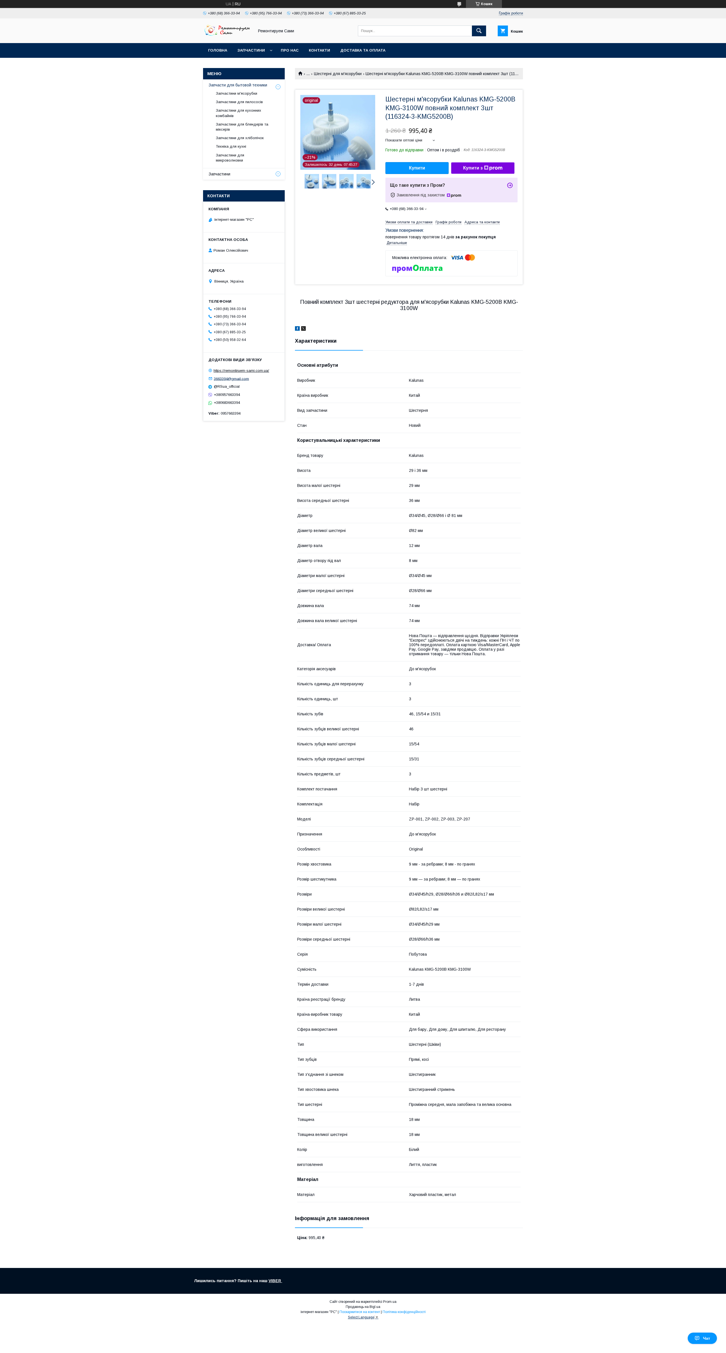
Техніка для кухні (231, 146)
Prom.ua (389, 1302)
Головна (217, 50)
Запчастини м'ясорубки (236, 93)
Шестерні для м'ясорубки (338, 73)
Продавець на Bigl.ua (363, 1307)
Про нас (290, 50)
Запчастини (251, 50)
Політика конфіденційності (404, 1312)
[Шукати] (479, 31)
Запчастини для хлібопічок (240, 138)
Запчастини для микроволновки (230, 157)
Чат (706, 1338)
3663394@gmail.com (231, 378)
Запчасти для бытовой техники (238, 85)
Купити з (473, 168)
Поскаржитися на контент (359, 1312)
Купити (417, 168)
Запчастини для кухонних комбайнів (238, 113)
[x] (303, 329)
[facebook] (297, 329)
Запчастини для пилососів (239, 102)
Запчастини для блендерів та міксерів (242, 127)
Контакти (319, 50)
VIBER (275, 1280)
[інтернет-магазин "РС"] (227, 35)
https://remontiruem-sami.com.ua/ (241, 370)
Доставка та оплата (362, 50)
